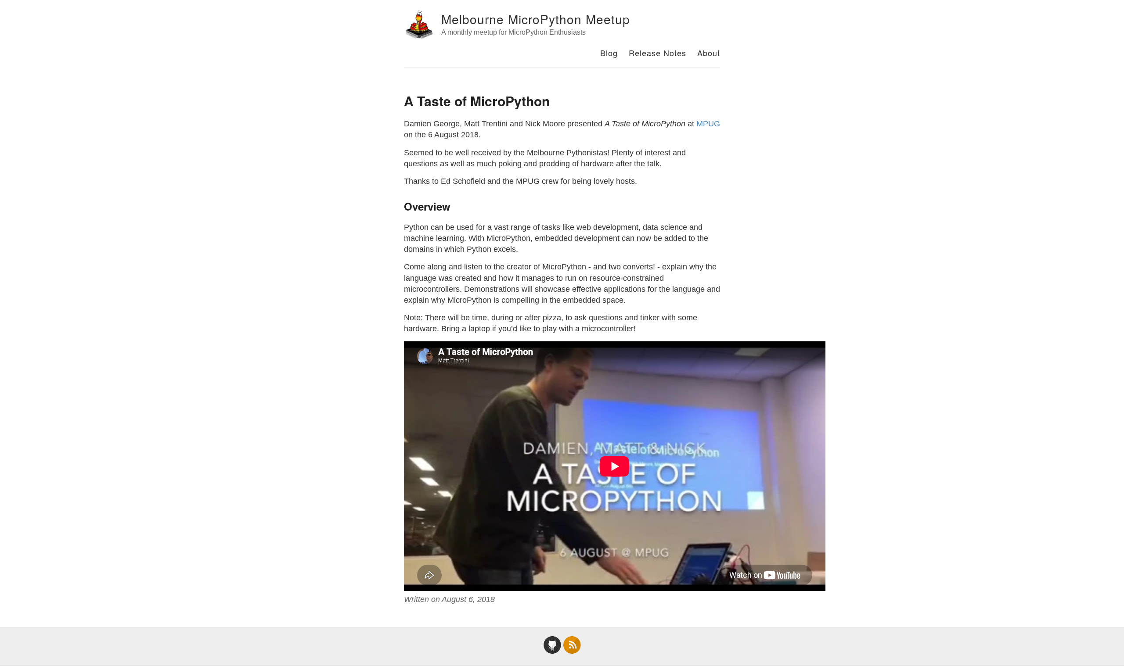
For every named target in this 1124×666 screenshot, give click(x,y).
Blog (609, 52)
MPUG (708, 123)
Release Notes (657, 52)
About (708, 52)
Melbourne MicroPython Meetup (535, 19)
